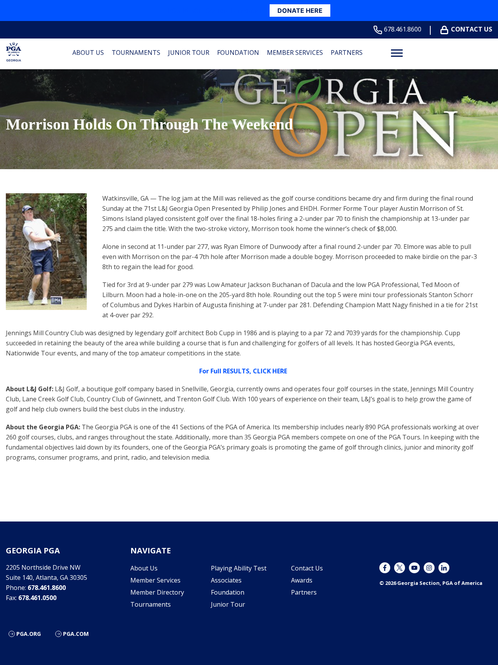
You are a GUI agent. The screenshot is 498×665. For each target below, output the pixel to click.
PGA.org (28, 633)
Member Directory (157, 592)
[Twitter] (399, 567)
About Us (88, 52)
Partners (347, 52)
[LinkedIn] (443, 567)
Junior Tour (188, 52)
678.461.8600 (402, 29)
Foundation (238, 52)
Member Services (295, 52)
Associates (226, 580)
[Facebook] (384, 567)
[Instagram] (429, 567)
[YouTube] (414, 567)
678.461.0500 (37, 597)
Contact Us (471, 29)
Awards (301, 580)
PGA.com (76, 633)
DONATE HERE (300, 10)
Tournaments (136, 52)
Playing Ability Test (239, 568)
